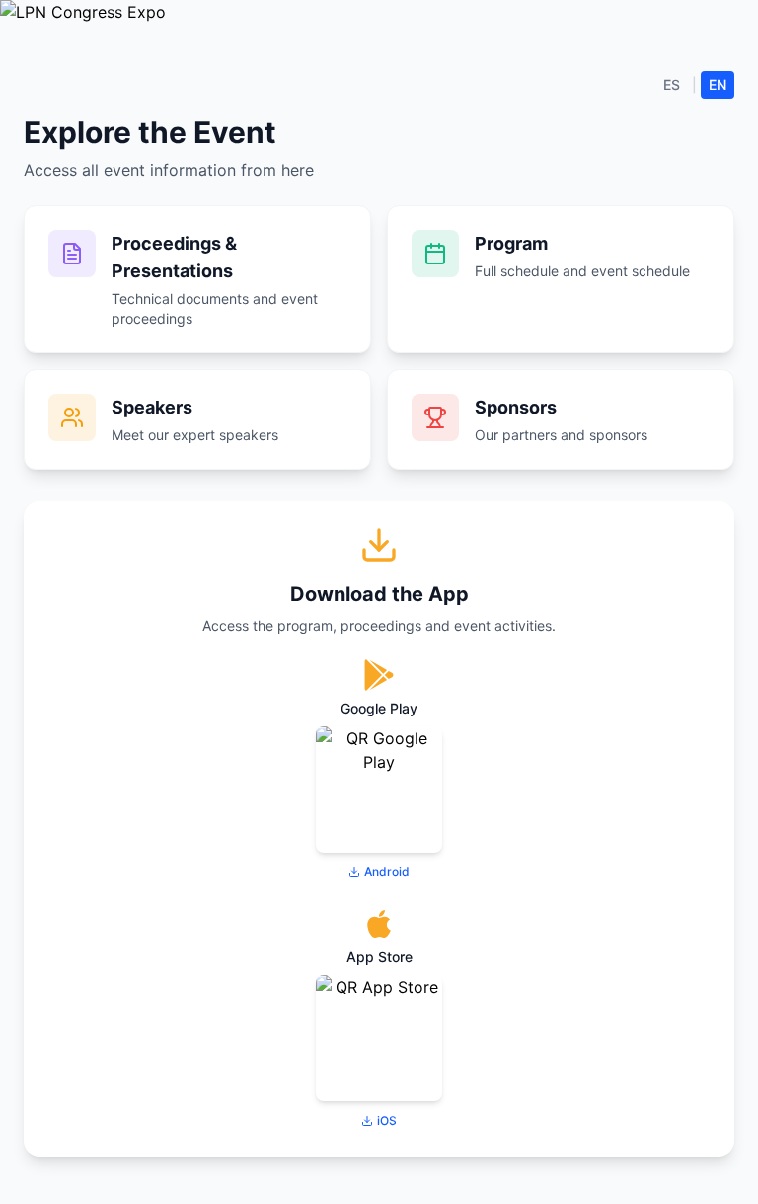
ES (671, 84)
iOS (387, 1120)
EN (717, 84)
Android (387, 872)
